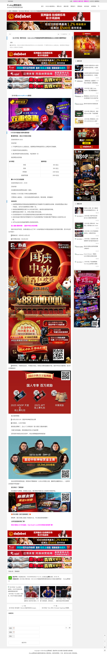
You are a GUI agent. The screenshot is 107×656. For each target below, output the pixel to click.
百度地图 (65, 650)
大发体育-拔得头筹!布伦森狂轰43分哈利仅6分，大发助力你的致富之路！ (91, 75)
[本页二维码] (104, 650)
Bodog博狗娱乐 (14, 5)
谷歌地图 (70, 650)
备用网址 (97, 1)
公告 (71, 1)
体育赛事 (93, 6)
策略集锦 (14, 11)
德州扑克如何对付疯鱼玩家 (91, 103)
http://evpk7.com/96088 (35, 525)
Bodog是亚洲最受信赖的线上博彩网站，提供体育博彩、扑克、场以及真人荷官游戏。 (53, 653)
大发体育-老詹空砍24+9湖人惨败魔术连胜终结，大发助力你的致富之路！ (91, 67)
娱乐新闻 (86, 6)
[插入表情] (66, 628)
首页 (42, 6)
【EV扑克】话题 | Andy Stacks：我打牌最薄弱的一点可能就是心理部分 (91, 90)
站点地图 (60, 650)
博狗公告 (59, 6)
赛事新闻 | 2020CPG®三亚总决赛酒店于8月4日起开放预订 (91, 98)
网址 (10, 636)
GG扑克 (92, 1)
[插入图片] (69, 628)
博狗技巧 (73, 6)
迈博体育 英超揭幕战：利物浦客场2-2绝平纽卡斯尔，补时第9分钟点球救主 (31, 601)
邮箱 (11, 632)
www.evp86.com (22, 95)
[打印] (58, 34)
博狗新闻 (79, 6)
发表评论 (64, 34)
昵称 (11, 628)
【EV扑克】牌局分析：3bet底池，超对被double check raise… (91, 225)
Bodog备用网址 (50, 6)
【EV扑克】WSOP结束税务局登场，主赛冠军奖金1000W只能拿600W (91, 233)
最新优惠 (66, 6)
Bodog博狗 (47, 576)
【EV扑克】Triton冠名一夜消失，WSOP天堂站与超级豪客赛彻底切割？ (15, 596)
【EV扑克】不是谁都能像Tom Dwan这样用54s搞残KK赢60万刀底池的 (90, 264)
